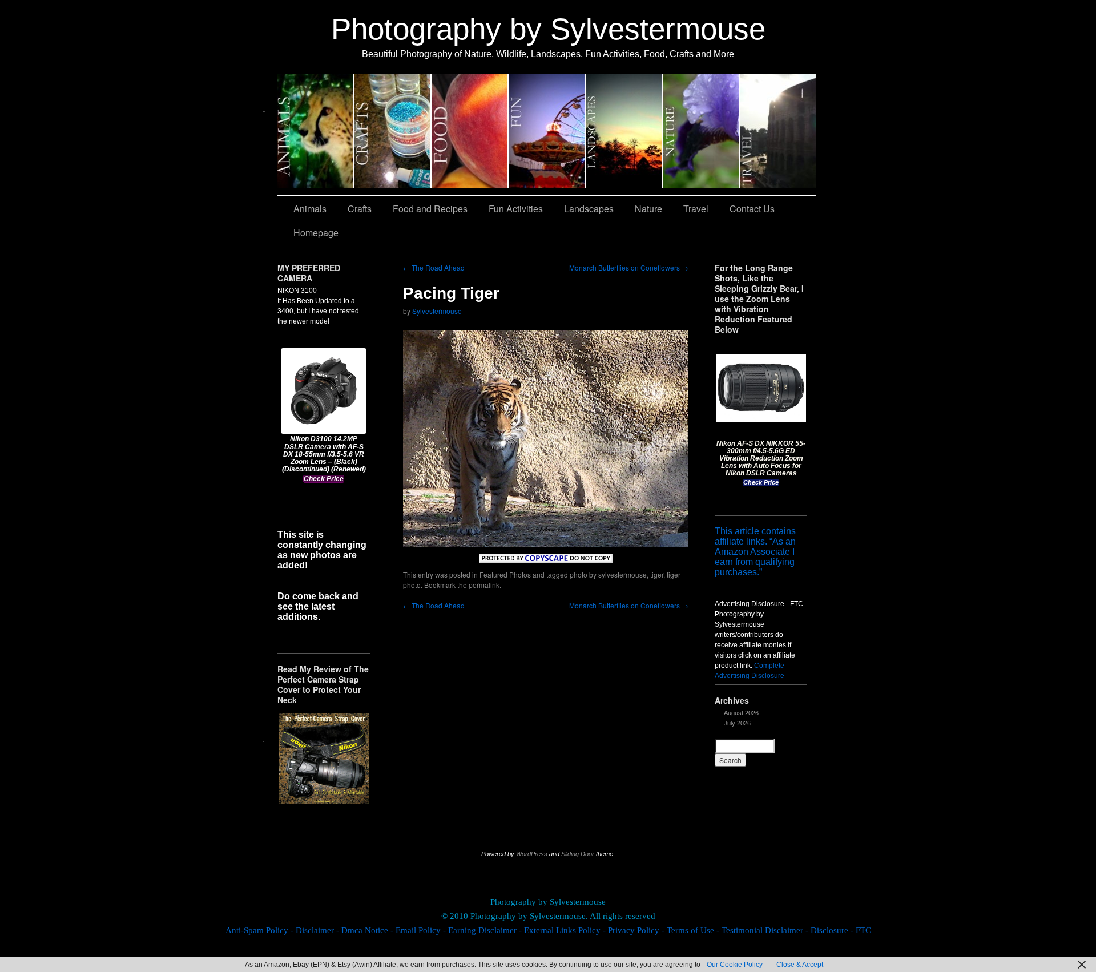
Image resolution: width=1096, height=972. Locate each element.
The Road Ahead (434, 267)
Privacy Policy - (637, 930)
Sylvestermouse (437, 311)
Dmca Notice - (368, 930)
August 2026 (741, 712)
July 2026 (737, 723)
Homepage (316, 232)
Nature (701, 131)
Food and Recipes (470, 131)
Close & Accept (799, 965)
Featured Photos (505, 574)
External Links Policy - (566, 930)
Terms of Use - (694, 930)
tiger (656, 574)
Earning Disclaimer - (486, 930)
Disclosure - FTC (841, 930)
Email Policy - (422, 930)
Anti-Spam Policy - (260, 930)
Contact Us (752, 208)
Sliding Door (577, 853)
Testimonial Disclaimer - (766, 930)
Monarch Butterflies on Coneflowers (628, 267)
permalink (484, 585)
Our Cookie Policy (735, 965)
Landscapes (624, 131)
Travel (778, 131)
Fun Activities (547, 131)
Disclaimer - (318, 930)
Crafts (393, 131)
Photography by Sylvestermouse (548, 29)
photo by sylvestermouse (608, 574)
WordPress (531, 853)
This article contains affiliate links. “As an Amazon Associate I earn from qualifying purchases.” (755, 551)
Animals (315, 131)
